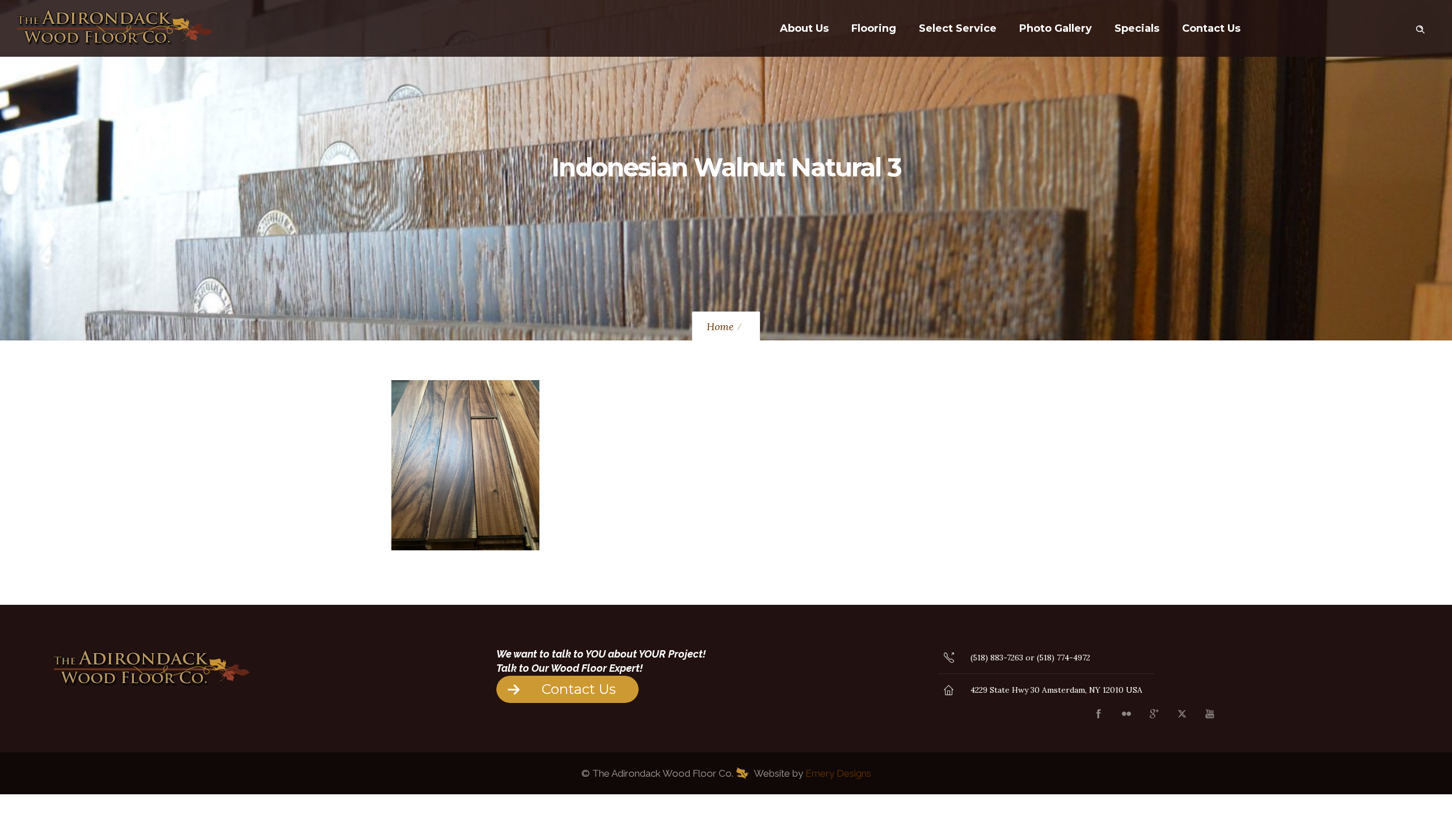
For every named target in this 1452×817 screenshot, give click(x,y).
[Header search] (1420, 27)
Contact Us (1211, 28)
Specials (1137, 28)
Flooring (873, 28)
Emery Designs (838, 773)
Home (720, 326)
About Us (804, 28)
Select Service (958, 28)
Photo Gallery (1055, 28)
